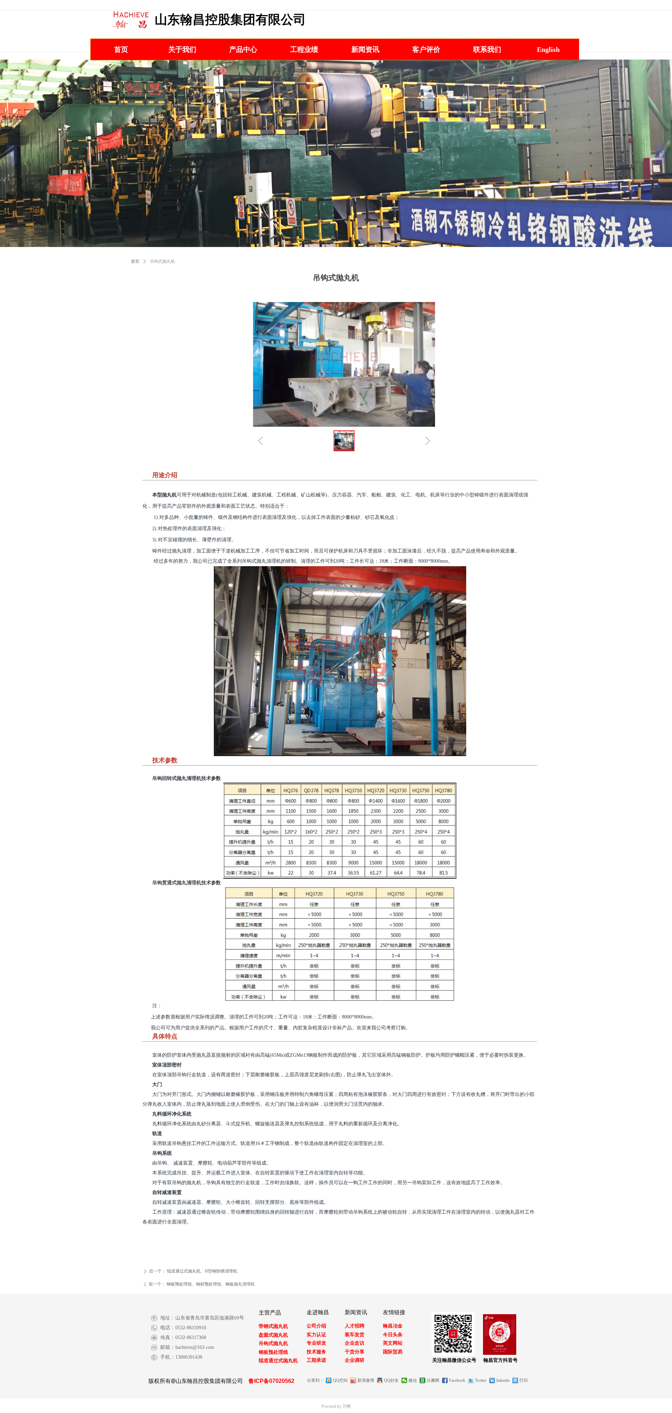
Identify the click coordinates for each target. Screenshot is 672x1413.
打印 (523, 1380)
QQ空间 (340, 1380)
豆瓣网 (433, 1380)
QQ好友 (391, 1380)
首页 (135, 261)
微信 (412, 1380)
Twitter (480, 1380)
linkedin (503, 1380)
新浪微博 (365, 1380)
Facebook (457, 1380)
